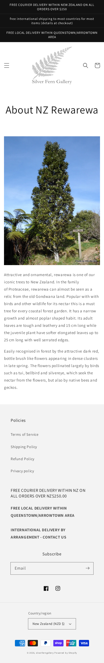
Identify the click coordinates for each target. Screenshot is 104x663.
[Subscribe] (87, 568)
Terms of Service (25, 434)
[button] (7, 65)
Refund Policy (22, 458)
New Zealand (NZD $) (49, 623)
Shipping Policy (24, 446)
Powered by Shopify (65, 652)
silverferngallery (45, 652)
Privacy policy (22, 470)
